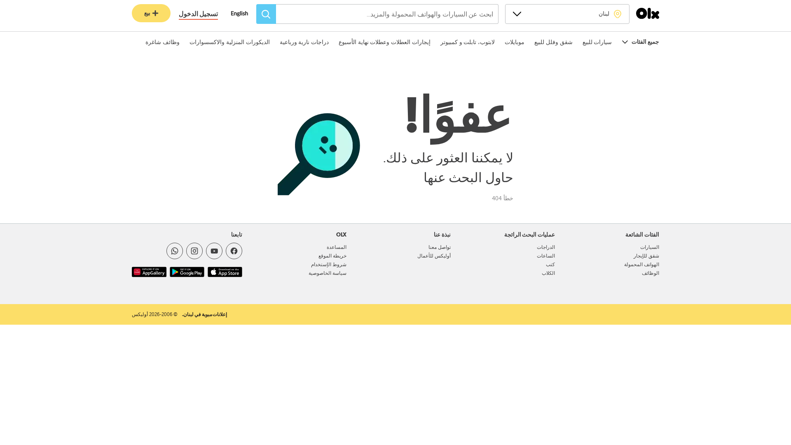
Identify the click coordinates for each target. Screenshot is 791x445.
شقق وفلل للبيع (553, 42)
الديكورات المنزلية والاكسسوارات (229, 42)
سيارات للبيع (597, 42)
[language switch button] (243, 14)
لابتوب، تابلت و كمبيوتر (467, 42)
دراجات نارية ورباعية (304, 42)
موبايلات (514, 42)
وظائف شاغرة (162, 42)
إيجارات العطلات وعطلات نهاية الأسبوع (385, 42)
